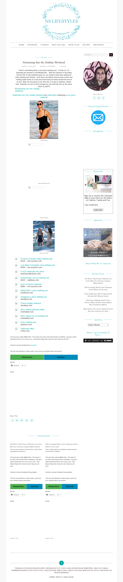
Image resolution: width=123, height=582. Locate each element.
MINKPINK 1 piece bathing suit (34, 290)
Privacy (59, 577)
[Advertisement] (44, 393)
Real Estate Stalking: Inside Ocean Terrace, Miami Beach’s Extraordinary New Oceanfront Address (98, 302)
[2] (90, 255)
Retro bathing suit (28, 322)
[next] (109, 242)
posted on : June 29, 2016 (29, 66)
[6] (99, 255)
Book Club (74, 45)
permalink (34, 345)
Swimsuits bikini (27, 329)
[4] (95, 255)
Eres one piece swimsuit (31, 284)
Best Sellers (58, 45)
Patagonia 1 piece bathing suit (34, 297)
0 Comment (62, 66)
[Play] (86, 341)
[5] (97, 255)
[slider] (109, 340)
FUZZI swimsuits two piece (32, 271)
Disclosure (69, 577)
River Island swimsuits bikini (32, 310)
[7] (101, 255)
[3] (92, 255)
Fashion (45, 45)
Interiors (32, 45)
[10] (107, 255)
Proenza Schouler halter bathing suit (36, 259)
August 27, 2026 (49, 538)
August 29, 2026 (14, 538)
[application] (98, 340)
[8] (103, 255)
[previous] (85, 242)
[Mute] (105, 341)
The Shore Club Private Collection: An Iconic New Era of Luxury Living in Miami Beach (98, 281)
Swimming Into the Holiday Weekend (28, 95)
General (44, 57)
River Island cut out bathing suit (34, 316)
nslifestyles (52, 95)
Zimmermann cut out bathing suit (35, 278)
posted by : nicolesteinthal (47, 66)
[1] (88, 255)
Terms (52, 577)
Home (21, 45)
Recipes (86, 45)
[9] (105, 255)
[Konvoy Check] (97, 242)
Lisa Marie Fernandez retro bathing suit (38, 265)
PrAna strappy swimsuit (31, 303)
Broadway (98, 45)
